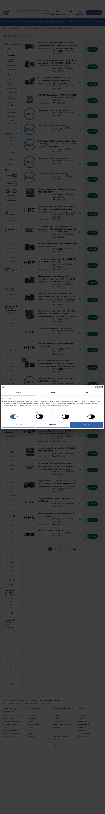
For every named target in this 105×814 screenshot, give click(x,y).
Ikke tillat (19, 424)
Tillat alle (86, 424)
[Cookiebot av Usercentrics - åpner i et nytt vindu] (91, 387)
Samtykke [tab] (18, 392)
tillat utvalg (52, 424)
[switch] (39, 416)
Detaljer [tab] (52, 392)
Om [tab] (87, 392)
